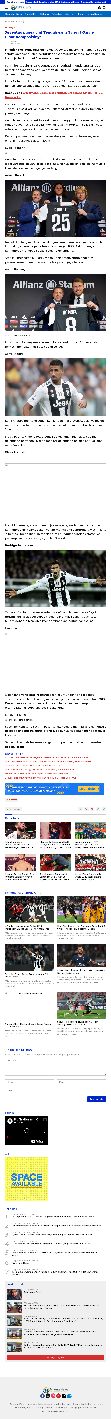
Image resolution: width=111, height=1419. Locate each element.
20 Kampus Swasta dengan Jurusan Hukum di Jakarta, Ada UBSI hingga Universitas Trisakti (55, 1273)
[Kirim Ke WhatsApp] (104, 809)
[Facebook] (42, 1396)
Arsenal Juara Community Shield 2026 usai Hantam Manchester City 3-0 (88, 877)
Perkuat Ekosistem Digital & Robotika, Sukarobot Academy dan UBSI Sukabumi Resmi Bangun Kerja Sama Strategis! (60, 1333)
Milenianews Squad (48, 1404)
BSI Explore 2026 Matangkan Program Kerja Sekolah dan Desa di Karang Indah (53, 1216)
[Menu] (7, 7)
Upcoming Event (24, 1407)
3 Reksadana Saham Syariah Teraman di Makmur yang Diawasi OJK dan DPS (51, 1243)
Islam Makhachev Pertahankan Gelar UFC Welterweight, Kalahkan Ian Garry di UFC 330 (19, 845)
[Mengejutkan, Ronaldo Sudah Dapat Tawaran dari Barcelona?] (29, 1006)
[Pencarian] (104, 7)
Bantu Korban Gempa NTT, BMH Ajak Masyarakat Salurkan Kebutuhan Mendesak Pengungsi (54, 1254)
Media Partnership (91, 1404)
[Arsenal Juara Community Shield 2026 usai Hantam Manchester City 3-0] (90, 862)
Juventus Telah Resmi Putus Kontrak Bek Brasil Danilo (33, 765)
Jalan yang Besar (20, 1263)
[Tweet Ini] (86, 809)
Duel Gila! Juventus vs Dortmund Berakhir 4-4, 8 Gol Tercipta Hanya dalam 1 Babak (48, 761)
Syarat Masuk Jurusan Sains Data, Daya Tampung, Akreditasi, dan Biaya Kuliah (52, 1234)
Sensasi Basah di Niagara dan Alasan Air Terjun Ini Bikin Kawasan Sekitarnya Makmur (56, 1225)
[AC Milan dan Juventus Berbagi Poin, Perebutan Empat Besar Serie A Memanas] (29, 910)
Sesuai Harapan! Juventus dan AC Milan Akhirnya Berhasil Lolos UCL (40, 778)
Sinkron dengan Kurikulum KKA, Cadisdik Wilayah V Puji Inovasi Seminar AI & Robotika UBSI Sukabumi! (63, 1346)
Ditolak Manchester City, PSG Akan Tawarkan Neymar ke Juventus (40, 769)
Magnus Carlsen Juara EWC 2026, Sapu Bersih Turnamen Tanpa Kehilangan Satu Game (55, 845)
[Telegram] (69, 1396)
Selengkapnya (54, 1357)
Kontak (31, 1404)
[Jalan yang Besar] (14, 1294)
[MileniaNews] (20, 7)
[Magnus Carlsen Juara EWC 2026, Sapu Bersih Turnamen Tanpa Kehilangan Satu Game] (55, 830)
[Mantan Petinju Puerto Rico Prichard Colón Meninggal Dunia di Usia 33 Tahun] (20, 862)
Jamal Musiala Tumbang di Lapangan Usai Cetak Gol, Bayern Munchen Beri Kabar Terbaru (55, 877)
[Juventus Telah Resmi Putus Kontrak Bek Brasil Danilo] (29, 957)
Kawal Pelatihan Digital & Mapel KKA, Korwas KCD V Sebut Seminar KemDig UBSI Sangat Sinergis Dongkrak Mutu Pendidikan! (63, 1319)
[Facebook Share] (80, 809)
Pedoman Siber (70, 1404)
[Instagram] (53, 1396)
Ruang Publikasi (44, 1407)
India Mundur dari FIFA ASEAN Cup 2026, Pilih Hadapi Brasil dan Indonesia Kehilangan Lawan (89, 845)
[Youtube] (58, 1396)
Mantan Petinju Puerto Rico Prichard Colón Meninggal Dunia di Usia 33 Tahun (19, 877)
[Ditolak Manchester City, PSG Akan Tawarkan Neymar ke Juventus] (81, 955)
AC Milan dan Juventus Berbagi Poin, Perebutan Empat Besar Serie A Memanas (46, 757)
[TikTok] (64, 1396)
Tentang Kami (17, 1404)
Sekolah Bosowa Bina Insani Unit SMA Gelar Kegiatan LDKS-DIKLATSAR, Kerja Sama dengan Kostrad (62, 1306)
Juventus (12, 799)
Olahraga (10, 28)
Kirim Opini (62, 1407)
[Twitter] (48, 1396)
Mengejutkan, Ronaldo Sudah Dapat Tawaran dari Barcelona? (37, 773)
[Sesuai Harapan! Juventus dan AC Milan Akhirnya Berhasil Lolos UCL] (81, 1005)
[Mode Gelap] (99, 7)
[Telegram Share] (98, 809)
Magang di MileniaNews (83, 1407)
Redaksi (14, 41)
